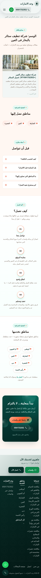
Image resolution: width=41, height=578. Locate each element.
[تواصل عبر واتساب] (11, 9)
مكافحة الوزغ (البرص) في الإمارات (34, 512)
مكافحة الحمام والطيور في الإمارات (33, 490)
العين (13, 356)
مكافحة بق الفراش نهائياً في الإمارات (34, 523)
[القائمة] (4, 9)
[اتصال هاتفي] (5, 572)
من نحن (36, 566)
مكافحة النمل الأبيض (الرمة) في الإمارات (34, 501)
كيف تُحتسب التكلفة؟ (28, 159)
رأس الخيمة (19, 370)
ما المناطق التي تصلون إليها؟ (25, 176)
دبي (13, 363)
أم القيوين (13, 349)
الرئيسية (36, 17)
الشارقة (25, 356)
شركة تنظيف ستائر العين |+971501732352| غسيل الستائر (22, 76)
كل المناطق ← (20, 521)
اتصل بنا (19, 377)
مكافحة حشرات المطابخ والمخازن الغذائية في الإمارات (33, 538)
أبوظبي (27, 349)
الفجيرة (25, 363)
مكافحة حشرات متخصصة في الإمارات (33, 552)
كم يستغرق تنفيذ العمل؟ (27, 185)
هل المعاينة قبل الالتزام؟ (27, 167)
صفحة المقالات (19, 566)
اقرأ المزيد (32, 94)
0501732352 (7, 486)
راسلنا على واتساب (19, 420)
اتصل (29, 566)
